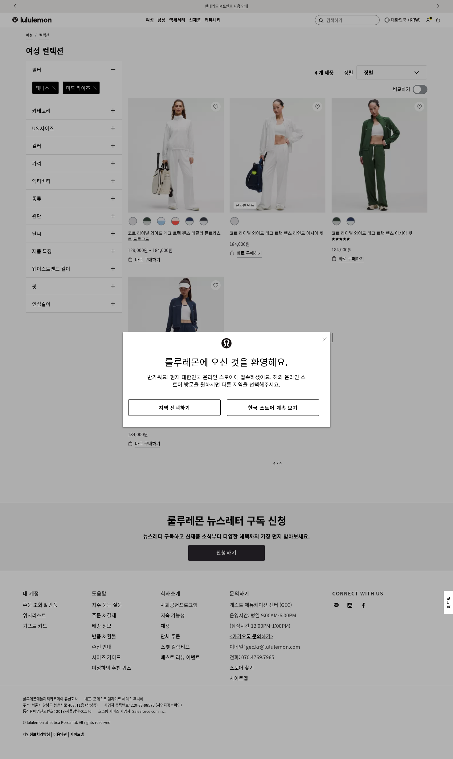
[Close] (327, 337)
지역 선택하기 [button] (174, 407)
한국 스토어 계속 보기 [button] (273, 407)
